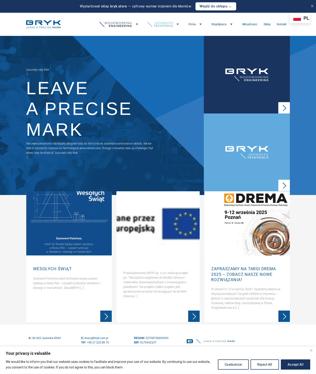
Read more (106, 316)
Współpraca (218, 24)
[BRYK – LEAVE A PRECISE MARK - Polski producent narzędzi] (43, 24)
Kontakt (282, 24)
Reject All (264, 364)
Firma (192, 24)
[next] (286, 258)
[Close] (311, 350)
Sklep (267, 24)
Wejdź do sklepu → (216, 6)
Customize (233, 364)
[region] (158, 360)
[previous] (30, 258)
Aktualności (249, 24)
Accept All (296, 364)
